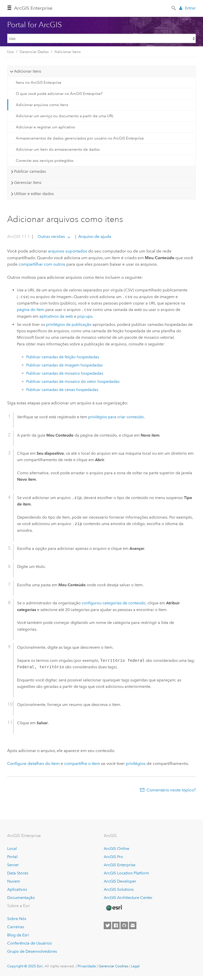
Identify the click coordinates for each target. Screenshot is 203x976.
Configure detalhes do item (33, 763)
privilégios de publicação (69, 324)
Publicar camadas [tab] (30, 171)
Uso (10, 52)
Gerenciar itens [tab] (27, 182)
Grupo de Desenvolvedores (32, 951)
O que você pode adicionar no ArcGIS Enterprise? (59, 93)
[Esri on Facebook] (116, 925)
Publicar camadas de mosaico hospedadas (64, 373)
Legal (135, 966)
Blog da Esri (18, 935)
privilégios (136, 763)
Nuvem (13, 881)
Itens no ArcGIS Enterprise (38, 82)
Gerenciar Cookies (113, 966)
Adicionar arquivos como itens (42, 105)
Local (12, 848)
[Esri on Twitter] (107, 925)
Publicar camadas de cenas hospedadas (62, 389)
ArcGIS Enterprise (33, 8)
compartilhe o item (82, 763)
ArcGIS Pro (113, 856)
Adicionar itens (67, 52)
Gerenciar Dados (34, 52)
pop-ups (84, 316)
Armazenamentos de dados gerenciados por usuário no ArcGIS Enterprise (80, 138)
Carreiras (15, 926)
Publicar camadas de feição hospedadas (62, 357)
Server (13, 865)
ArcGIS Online (116, 848)
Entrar (190, 8)
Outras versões (51, 236)
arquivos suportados (67, 251)
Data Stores (17, 873)
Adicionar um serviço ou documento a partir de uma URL (65, 116)
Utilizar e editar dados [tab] (34, 193)
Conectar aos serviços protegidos (45, 160)
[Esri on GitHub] (124, 925)
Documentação (21, 897)
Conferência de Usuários (29, 943)
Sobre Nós (16, 918)
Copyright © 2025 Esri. (25, 966)
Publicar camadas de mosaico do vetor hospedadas (73, 381)
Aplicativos (17, 889)
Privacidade (86, 966)
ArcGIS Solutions (119, 889)
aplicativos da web (56, 316)
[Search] (174, 7)
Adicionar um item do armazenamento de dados (58, 149)
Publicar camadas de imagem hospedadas (64, 365)
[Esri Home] (114, 908)
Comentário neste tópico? (171, 789)
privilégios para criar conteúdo (116, 417)
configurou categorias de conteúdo (114, 603)
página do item (30, 309)
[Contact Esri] (132, 925)
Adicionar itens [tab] (27, 71)
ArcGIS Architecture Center (128, 897)
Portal (12, 856)
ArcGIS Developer (120, 881)
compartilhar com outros (42, 264)
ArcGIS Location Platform (126, 873)
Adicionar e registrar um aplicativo (45, 127)
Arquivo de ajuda (94, 236)
